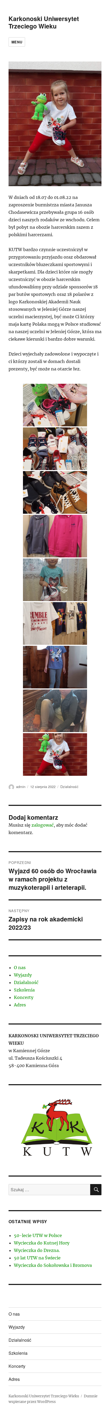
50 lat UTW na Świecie (37, 1257)
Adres (20, 1004)
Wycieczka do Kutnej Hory (41, 1243)
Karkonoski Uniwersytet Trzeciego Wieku (44, 22)
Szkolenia (24, 990)
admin (20, 786)
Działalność (69, 786)
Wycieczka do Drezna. (37, 1250)
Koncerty (23, 997)
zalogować (43, 825)
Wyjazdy (23, 975)
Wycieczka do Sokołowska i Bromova (53, 1265)
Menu (16, 41)
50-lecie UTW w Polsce (38, 1235)
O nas (20, 967)
